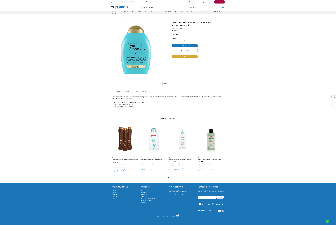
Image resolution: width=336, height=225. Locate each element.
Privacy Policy (144, 202)
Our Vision (144, 194)
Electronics (115, 194)
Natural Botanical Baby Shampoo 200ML (209, 159)
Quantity (174, 38)
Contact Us (144, 196)
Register (204, 2)
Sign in (210, 2)
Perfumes (114, 190)
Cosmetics (115, 192)
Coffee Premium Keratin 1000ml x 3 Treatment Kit (125, 160)
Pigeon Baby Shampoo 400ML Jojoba (180, 159)
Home (113, 16)
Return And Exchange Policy (148, 198)
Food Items (115, 196)
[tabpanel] (182, 148)
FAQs (142, 190)
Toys (113, 198)
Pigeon (143, 158)
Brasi (113, 158)
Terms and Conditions (147, 200)
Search (191, 7)
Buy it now (184, 56)
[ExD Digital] (177, 216)
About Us (143, 192)
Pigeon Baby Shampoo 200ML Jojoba (151, 159)
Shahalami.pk (120, 7)
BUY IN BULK (219, 2)
